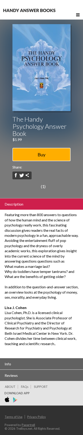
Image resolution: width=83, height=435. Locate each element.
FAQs (24, 387)
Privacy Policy (36, 417)
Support (41, 387)
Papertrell (28, 425)
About (10, 387)
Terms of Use (13, 417)
